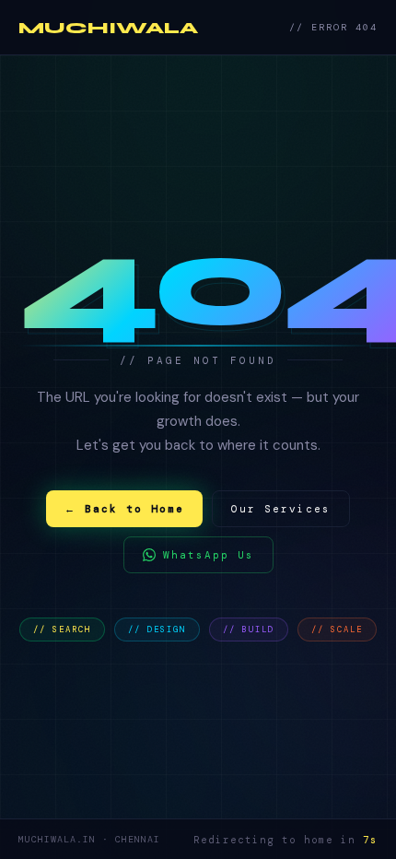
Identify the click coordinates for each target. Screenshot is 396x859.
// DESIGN (157, 629)
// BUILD (248, 629)
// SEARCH (62, 629)
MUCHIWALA (108, 28)
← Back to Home (124, 508)
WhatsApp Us (208, 554)
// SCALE (337, 629)
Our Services (281, 508)
